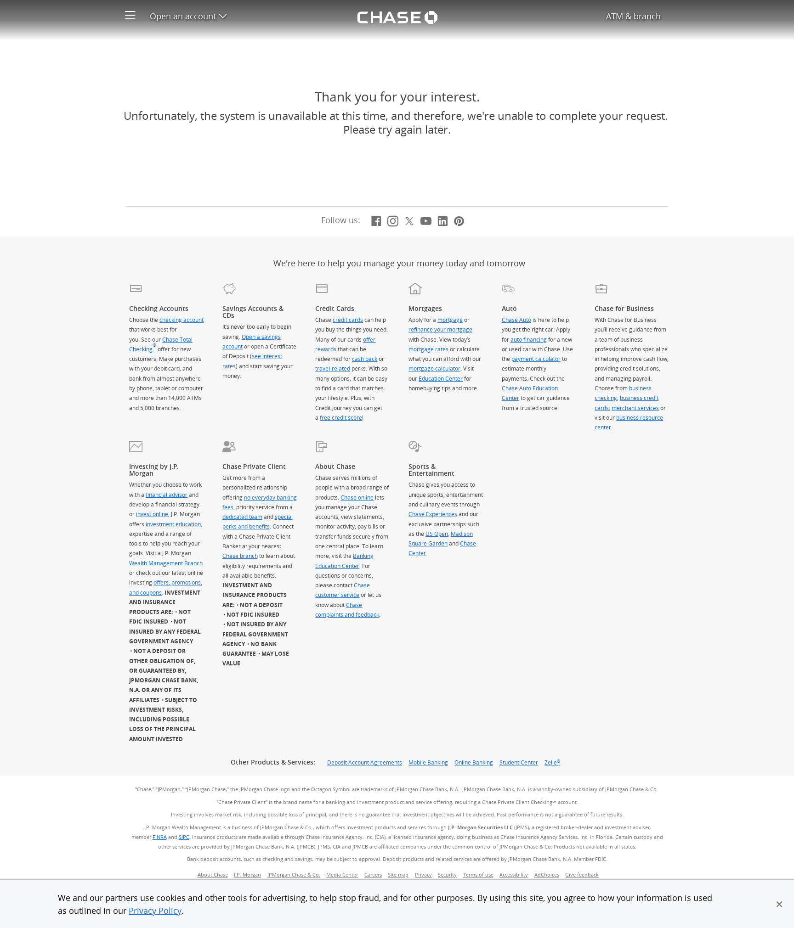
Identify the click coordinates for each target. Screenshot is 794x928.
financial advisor (166, 494)
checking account (181, 319)
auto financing (528, 339)
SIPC (184, 837)
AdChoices (547, 875)
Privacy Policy (155, 910)
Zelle (552, 762)
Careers (373, 875)
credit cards (348, 319)
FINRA (160, 837)
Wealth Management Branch (166, 563)
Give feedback (582, 875)
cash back (364, 358)
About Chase (213, 875)
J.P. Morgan (247, 875)
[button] (779, 904)
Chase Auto (516, 319)
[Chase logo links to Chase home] (397, 16)
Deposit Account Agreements (364, 762)
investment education (173, 524)
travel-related (332, 368)
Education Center (441, 378)
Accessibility (513, 875)
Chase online (357, 497)
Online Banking (473, 762)
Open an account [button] (188, 16)
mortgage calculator (434, 368)
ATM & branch (633, 16)
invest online (152, 513)
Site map (398, 875)
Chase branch (240, 555)
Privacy (423, 875)
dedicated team (242, 516)
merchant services (635, 407)
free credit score (341, 417)
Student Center (518, 762)
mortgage (450, 319)
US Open (436, 533)
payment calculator (536, 358)
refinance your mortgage (440, 329)
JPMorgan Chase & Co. (293, 875)
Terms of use (478, 875)
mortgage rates (428, 349)
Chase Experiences (432, 513)
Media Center (342, 875)
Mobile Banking (428, 762)
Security (447, 875)
